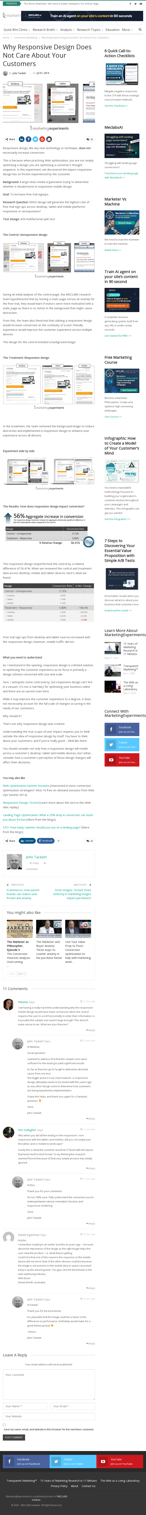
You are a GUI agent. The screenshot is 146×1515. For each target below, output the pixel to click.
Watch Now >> (113, 250)
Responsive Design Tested (21, 802)
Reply (92, 1030)
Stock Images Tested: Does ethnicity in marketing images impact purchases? (72, 894)
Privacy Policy (59, 1486)
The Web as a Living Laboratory (130, 685)
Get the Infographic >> (117, 519)
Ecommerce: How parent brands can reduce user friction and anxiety (23, 894)
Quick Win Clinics (16, 30)
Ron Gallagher (27, 1130)
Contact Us (88, 1486)
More (126, 30)
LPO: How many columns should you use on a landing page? (42, 827)
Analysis (66, 30)
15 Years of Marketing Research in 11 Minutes (130, 649)
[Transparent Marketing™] (113, 670)
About (74, 1486)
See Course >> (113, 416)
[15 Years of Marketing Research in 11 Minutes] (113, 648)
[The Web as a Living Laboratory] (113, 687)
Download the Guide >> (118, 610)
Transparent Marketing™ (130, 667)
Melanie (23, 1002)
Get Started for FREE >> (118, 335)
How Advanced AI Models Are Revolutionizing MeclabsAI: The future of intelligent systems (75, 3)
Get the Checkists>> (116, 105)
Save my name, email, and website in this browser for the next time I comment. (49, 1429)
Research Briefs (44, 30)
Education (113, 30)
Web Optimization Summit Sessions (26, 785)
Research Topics (88, 30)
